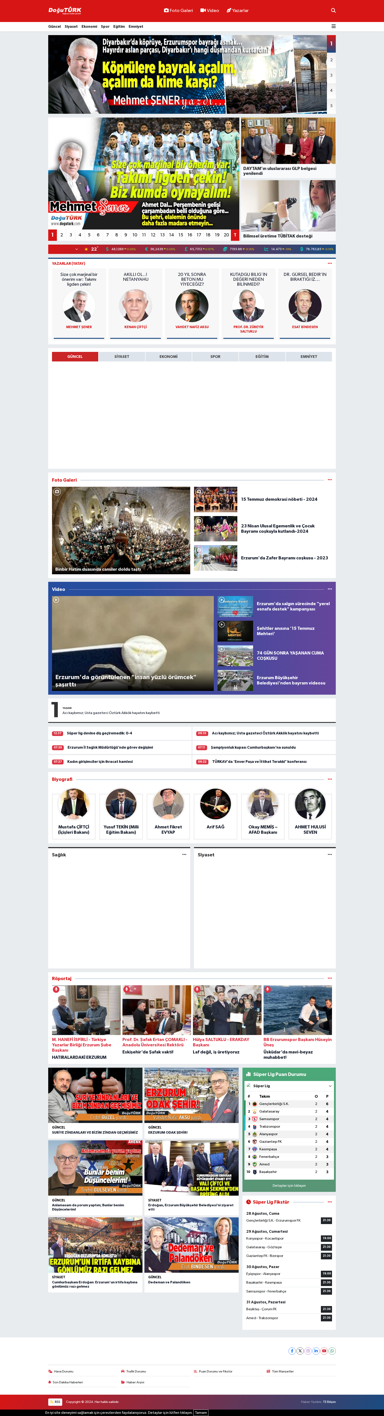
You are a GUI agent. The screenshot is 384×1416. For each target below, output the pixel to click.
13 (162, 235)
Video (213, 10)
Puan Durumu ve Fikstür (215, 1371)
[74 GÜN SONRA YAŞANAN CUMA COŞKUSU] (235, 656)
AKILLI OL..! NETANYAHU (135, 277)
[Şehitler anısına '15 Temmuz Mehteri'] (235, 631)
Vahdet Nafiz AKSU (192, 327)
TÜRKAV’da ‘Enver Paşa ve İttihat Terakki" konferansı (259, 762)
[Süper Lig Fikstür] (330, 1202)
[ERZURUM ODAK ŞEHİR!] (191, 1095)
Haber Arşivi (135, 1382)
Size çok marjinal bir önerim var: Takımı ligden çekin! (79, 279)
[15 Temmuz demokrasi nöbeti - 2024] (216, 499)
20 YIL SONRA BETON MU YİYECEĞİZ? (192, 279)
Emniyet (136, 26)
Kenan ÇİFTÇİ (135, 327)
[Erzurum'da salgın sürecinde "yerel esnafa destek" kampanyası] (235, 606)
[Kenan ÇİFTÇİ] (135, 305)
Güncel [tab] (75, 357)
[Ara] (333, 11)
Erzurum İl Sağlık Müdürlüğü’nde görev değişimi (110, 747)
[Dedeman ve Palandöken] (191, 1245)
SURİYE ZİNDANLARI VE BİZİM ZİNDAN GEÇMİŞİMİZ (95, 1132)
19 (217, 235)
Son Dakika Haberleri (68, 1382)
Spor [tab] (215, 357)
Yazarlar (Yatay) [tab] (68, 263)
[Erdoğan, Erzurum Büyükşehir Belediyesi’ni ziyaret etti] (191, 1168)
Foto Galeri (181, 10)
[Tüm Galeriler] (330, 480)
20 (226, 235)
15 (180, 235)
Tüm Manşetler (283, 1371)
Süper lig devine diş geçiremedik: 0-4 (99, 733)
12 (153, 235)
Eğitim (119, 26)
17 (199, 235)
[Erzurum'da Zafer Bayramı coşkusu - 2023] (216, 558)
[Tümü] (330, 779)
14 (171, 235)
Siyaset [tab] (121, 357)
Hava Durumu (63, 1371)
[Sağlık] (184, 855)
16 (190, 235)
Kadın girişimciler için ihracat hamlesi (100, 762)
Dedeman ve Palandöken (169, 1282)
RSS (57, 1402)
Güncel (54, 26)
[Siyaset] (330, 855)
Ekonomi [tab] (169, 357)
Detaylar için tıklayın (289, 1186)
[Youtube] (324, 1351)
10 (134, 235)
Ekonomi (89, 26)
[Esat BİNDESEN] (305, 305)
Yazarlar (240, 10)
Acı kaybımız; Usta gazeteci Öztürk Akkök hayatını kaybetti (111, 713)
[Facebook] (292, 1351)
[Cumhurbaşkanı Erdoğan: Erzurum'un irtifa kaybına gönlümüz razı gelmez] (95, 1245)
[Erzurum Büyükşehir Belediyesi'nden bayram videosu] (235, 680)
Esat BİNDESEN (305, 327)
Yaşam (67, 708)
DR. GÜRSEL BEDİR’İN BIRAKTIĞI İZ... (305, 277)
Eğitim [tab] (262, 357)
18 (208, 235)
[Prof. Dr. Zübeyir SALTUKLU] (248, 305)
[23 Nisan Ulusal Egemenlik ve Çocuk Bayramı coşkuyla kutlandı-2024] (216, 529)
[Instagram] (308, 1351)
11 (144, 235)
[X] (300, 1351)
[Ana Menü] (334, 27)
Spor (105, 26)
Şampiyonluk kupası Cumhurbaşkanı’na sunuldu (253, 747)
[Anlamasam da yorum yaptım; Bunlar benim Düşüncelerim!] (95, 1168)
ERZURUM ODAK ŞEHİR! (168, 1132)
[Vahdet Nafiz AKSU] (192, 305)
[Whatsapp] (332, 1351)
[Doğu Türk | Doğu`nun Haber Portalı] (65, 11)
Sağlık (59, 854)
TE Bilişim (329, 1402)
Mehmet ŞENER (79, 327)
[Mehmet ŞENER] (79, 305)
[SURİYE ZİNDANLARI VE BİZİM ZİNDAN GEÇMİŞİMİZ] (95, 1095)
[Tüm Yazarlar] (330, 263)
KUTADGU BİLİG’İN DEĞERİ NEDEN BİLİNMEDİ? (248, 279)
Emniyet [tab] (309, 357)
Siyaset (71, 26)
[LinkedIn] (316, 1351)
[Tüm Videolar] (330, 589)
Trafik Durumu (136, 1371)
